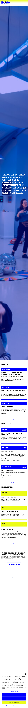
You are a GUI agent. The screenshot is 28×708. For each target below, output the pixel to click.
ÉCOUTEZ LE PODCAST (14, 565)
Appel (3, 507)
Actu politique (5, 403)
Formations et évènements (8, 497)
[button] (25, 673)
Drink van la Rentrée (7, 452)
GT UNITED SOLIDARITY (7, 470)
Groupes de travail (6, 466)
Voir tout (14, 419)
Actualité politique (7, 407)
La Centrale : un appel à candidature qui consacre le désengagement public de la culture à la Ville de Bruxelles (12, 373)
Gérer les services (14, 691)
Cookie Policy (9, 705)
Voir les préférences (14, 703)
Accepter (14, 695)
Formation (4, 429)
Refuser (14, 699)
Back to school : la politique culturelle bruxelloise (12, 434)
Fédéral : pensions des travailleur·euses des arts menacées (13, 391)
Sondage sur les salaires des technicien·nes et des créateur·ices (13, 528)
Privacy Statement (17, 705)
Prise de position (6, 369)
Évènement (5, 447)
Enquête (4, 523)
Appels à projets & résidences (9, 512)
